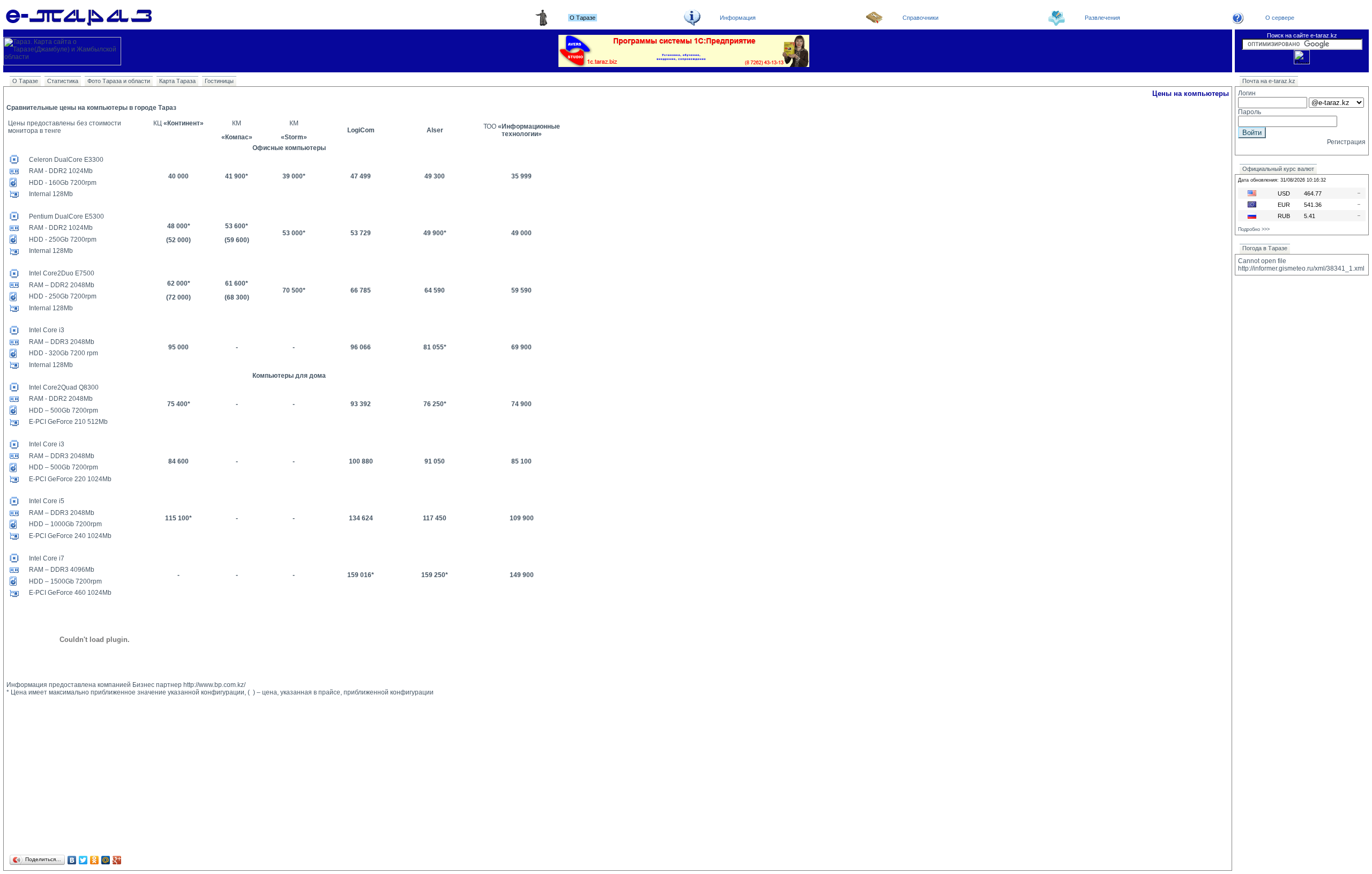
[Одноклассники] (94, 860)
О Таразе (25, 81)
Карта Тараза (177, 81)
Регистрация (1346, 142)
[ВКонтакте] (72, 860)
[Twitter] (83, 860)
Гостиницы (219, 81)
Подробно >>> (1254, 229)
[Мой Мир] (105, 860)
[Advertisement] (328, 778)
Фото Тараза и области (118, 81)
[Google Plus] (117, 860)
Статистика (62, 81)
